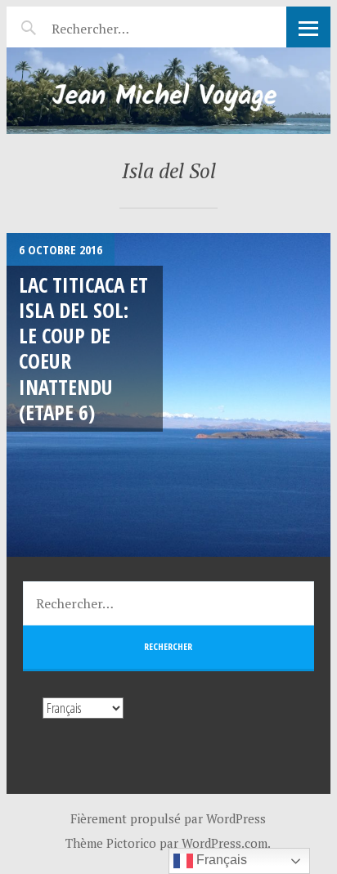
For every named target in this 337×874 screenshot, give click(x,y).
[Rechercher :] (119, 26)
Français (220, 860)
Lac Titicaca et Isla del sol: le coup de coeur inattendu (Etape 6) (83, 348)
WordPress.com (224, 843)
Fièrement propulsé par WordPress (168, 818)
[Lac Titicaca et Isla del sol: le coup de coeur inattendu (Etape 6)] (168, 395)
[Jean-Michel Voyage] (168, 90)
